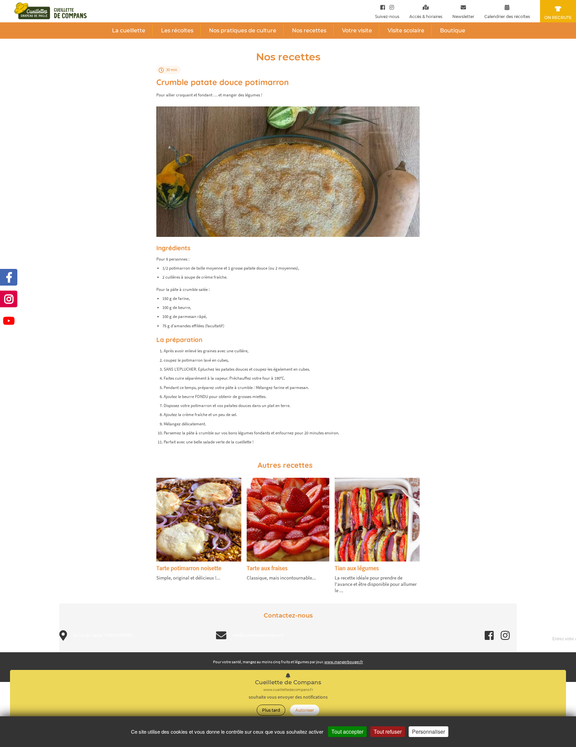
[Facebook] (382, 7)
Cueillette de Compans (288, 682)
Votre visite (357, 30)
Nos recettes (309, 30)
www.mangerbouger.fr (343, 661)
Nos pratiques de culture (242, 30)
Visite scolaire (406, 30)
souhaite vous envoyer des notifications (288, 697)
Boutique (452, 30)
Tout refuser (388, 731)
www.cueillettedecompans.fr (288, 690)
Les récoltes (177, 30)
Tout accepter (347, 731)
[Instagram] (390, 7)
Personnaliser (428, 731)
